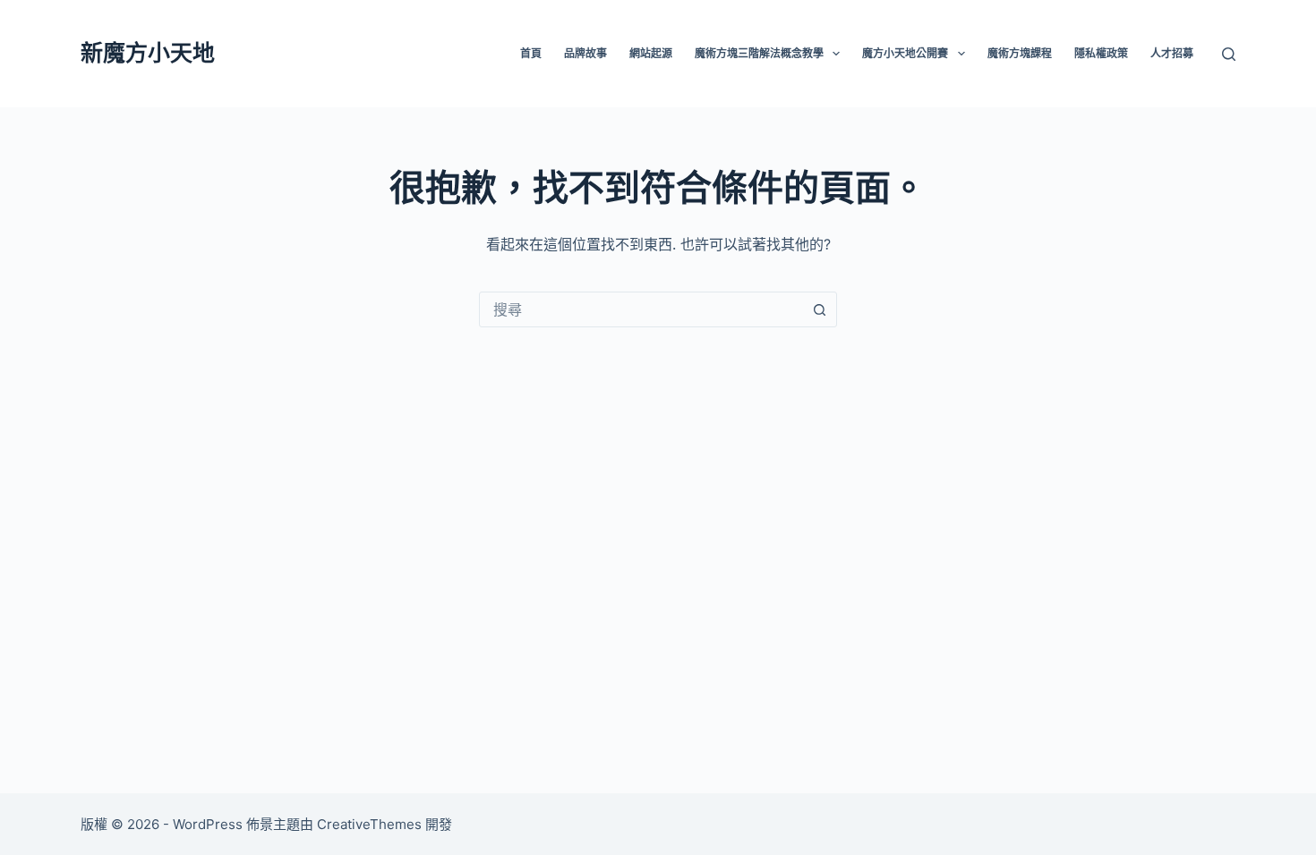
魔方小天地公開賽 (905, 53)
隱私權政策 (1101, 53)
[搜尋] (1228, 54)
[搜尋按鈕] (819, 309)
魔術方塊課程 (1019, 53)
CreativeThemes (369, 824)
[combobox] (641, 309)
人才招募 (1171, 53)
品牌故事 (585, 53)
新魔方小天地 (148, 52)
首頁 (531, 53)
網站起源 (650, 53)
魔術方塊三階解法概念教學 (759, 53)
